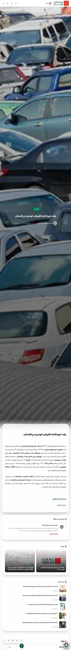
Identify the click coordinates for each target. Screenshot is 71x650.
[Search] (16, 3)
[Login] (7, 3)
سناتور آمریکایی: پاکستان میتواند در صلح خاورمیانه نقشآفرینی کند (42, 613)
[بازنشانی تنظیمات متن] (13, 640)
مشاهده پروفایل (54, 534)
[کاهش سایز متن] (4, 640)
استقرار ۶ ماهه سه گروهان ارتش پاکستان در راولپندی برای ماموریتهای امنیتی (40, 622)
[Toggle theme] (12, 3)
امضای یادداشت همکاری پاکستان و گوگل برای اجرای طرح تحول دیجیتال (40, 595)
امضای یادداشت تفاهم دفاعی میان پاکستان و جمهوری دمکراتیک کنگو (40, 586)
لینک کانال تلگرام (59, 499)
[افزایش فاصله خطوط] (17, 640)
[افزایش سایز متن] (21, 640)
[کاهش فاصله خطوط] (8, 640)
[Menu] (3, 3)
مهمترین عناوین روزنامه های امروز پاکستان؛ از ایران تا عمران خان (43, 604)
